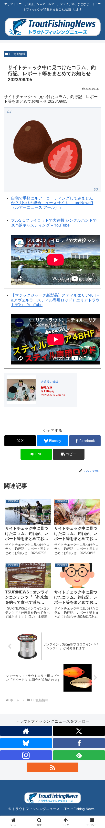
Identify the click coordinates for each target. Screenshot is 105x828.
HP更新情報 (17, 54)
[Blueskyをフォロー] (26, 743)
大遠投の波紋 (49, 381)
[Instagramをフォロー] (26, 755)
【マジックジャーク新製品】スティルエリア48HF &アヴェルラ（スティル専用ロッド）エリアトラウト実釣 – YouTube (55, 300)
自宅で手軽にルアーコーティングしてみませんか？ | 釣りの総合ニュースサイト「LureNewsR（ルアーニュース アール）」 (52, 202)
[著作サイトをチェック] (26, 731)
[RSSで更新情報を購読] (53, 767)
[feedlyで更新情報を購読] (79, 755)
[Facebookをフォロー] (79, 743)
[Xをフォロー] (79, 731)
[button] (68, 454)
